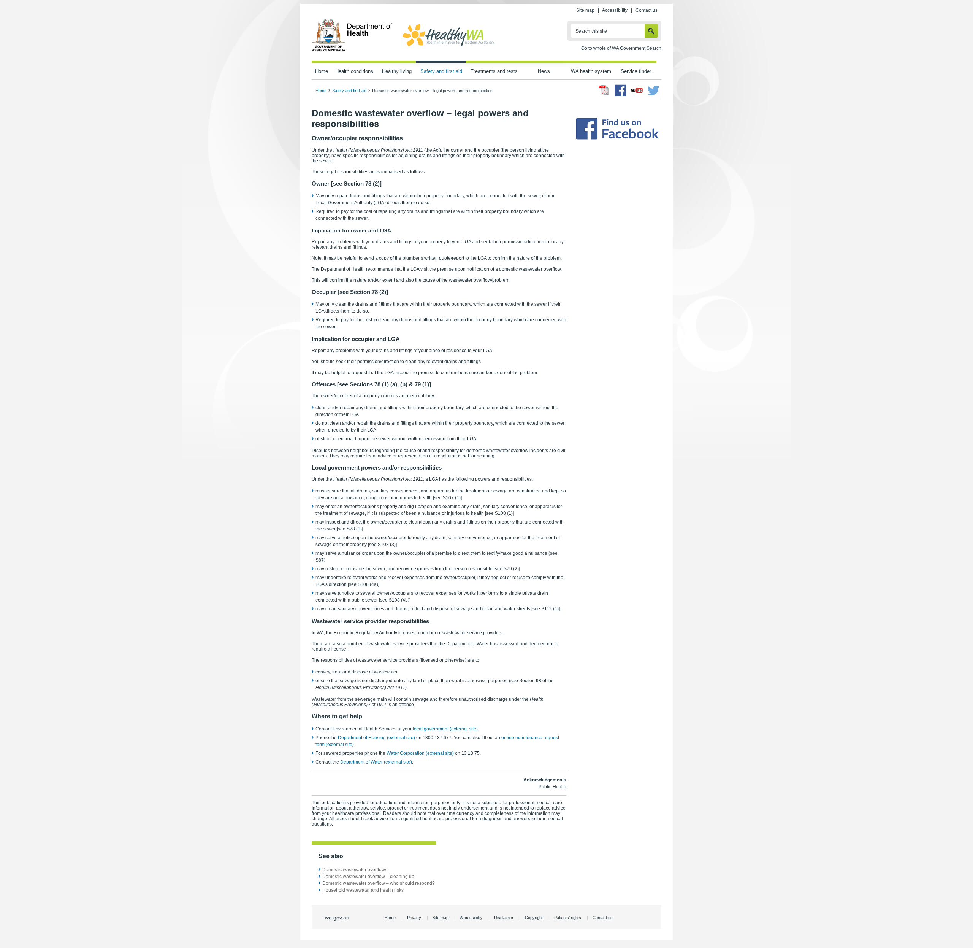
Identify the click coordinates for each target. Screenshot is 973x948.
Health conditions (354, 71)
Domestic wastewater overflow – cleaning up (368, 876)
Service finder (636, 71)
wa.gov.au (337, 918)
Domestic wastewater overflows (354, 869)
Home (321, 71)
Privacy (414, 917)
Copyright (534, 917)
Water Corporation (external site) (420, 753)
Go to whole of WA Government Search (621, 48)
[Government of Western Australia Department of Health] (352, 50)
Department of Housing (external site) (376, 737)
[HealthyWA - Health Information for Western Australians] (448, 46)
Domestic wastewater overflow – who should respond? (378, 883)
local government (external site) (445, 729)
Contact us (646, 10)
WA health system (591, 71)
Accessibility (615, 10)
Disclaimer (503, 917)
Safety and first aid (441, 71)
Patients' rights (567, 917)
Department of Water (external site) (376, 762)
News (544, 71)
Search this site (591, 31)
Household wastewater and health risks (363, 890)
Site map (585, 10)
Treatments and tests (494, 71)
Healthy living (397, 71)
